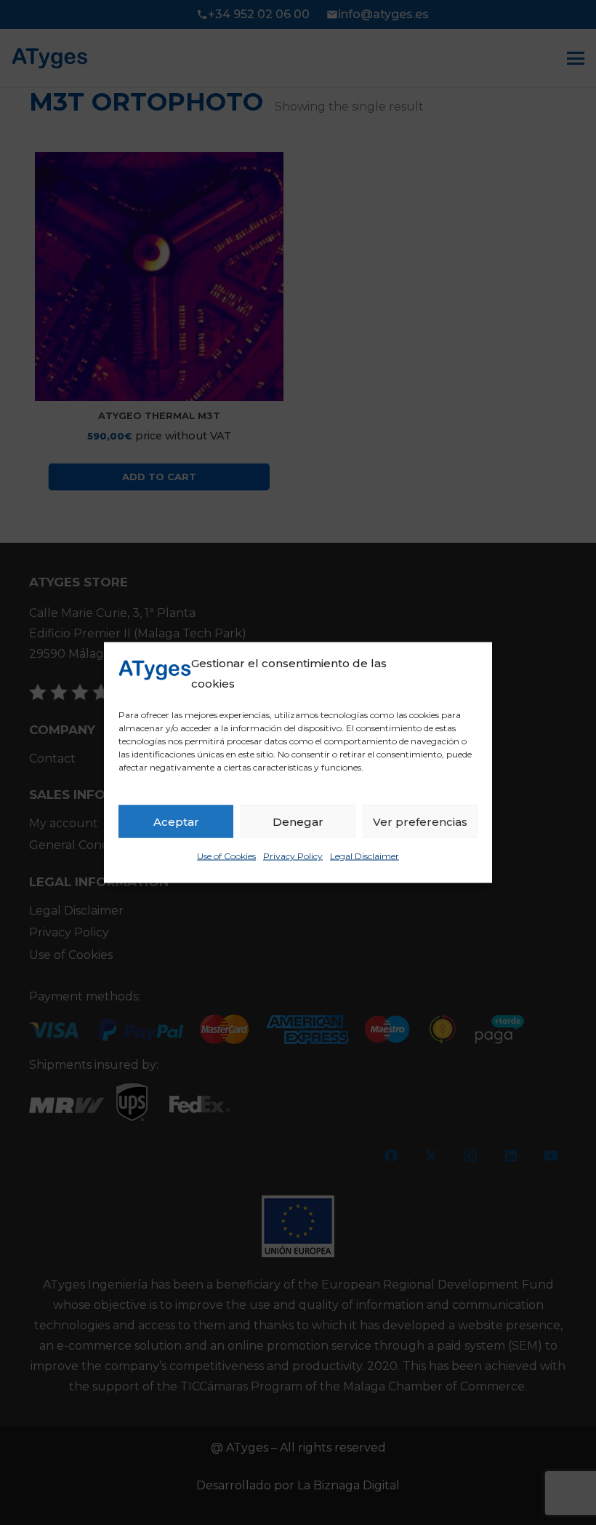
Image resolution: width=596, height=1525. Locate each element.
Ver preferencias (420, 821)
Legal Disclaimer (364, 856)
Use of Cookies (226, 856)
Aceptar (176, 821)
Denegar (298, 821)
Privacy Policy (293, 856)
